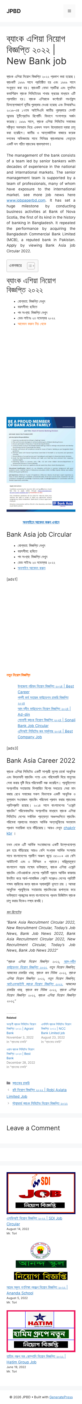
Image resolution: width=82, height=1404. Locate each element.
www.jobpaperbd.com (26, 200)
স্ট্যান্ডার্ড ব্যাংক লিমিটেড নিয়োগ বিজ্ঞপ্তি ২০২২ (40, 1103)
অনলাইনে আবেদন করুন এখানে (41, 522)
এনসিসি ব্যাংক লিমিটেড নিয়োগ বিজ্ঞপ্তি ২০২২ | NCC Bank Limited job (56, 1028)
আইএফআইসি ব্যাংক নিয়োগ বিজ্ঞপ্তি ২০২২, (35, 984)
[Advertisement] (41, 373)
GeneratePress (61, 1397)
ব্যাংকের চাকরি (21, 1083)
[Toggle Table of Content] (29, 266)
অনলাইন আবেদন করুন (31, 568)
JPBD (14, 11)
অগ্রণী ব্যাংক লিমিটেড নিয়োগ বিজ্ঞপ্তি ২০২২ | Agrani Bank (21, 1028)
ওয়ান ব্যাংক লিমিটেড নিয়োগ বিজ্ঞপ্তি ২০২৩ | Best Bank (20, 1053)
